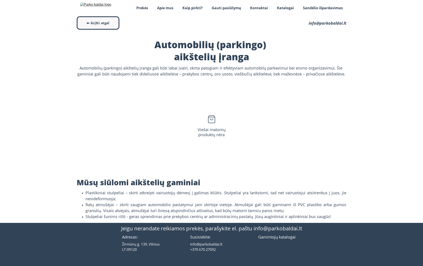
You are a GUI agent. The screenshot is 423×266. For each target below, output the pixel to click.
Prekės (142, 8)
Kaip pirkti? (192, 8)
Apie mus (165, 8)
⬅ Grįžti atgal (98, 23)
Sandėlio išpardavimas (323, 8)
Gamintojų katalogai (277, 237)
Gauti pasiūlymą (226, 8)
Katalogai (285, 8)
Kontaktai (259, 8)
